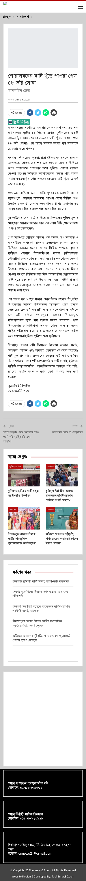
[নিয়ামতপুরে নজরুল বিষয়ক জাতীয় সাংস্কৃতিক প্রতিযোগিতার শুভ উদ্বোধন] (24, 518)
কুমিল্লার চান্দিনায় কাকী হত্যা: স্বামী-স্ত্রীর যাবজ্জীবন (41, 581)
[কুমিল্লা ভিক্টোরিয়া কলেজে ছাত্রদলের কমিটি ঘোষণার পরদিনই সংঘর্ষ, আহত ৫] (62, 475)
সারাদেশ (50, 466)
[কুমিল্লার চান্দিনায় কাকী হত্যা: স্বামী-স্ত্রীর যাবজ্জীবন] (24, 475)
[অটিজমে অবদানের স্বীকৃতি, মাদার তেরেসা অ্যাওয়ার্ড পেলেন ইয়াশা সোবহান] (62, 518)
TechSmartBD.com (63, 876)
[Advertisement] (43, 719)
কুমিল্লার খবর (15, 466)
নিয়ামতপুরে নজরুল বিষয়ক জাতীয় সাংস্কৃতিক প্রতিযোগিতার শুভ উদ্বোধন (37, 623)
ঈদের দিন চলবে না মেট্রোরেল (67, 432)
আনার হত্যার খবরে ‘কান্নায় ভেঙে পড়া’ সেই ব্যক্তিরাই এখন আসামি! (21, 436)
